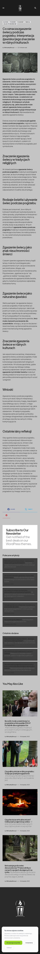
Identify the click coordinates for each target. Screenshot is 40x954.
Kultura (5, 22)
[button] (3, 8)
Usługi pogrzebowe (9, 24)
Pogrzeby (20, 22)
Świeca (27, 22)
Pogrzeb (13, 22)
